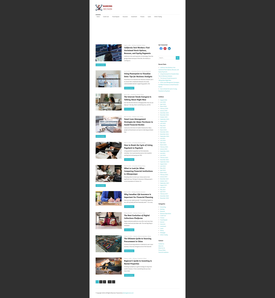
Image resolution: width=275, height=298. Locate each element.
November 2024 (164, 134)
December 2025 (164, 113)
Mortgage (162, 233)
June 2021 (163, 187)
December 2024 (164, 132)
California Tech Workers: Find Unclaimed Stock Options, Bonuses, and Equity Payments (137, 50)
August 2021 (163, 185)
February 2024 (164, 147)
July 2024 (162, 138)
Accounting (134, 71)
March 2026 (163, 106)
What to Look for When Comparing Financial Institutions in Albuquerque (138, 171)
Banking (134, 45)
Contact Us (161, 244)
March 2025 (163, 130)
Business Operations (146, 71)
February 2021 (164, 194)
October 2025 (163, 117)
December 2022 (164, 160)
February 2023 (164, 157)
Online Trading (158, 17)
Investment (134, 17)
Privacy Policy (162, 250)
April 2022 (163, 170)
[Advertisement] (137, 29)
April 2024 (163, 143)
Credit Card (106, 17)
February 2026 (164, 108)
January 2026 (163, 111)
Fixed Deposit (115, 17)
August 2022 (163, 164)
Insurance (125, 17)
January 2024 (163, 149)
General (138, 94)
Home (98, 17)
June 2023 (163, 155)
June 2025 (163, 123)
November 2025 (164, 115)
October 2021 (163, 181)
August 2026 (163, 100)
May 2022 (163, 168)
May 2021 (163, 189)
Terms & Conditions (163, 252)
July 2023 (162, 153)
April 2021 (163, 192)
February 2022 (164, 175)
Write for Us (161, 248)
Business (139, 71)
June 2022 (163, 166)
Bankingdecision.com (128, 293)
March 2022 (163, 172)
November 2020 (164, 198)
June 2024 (163, 140)
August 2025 (163, 121)
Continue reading (100, 65)
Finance (142, 17)
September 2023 (164, 151)
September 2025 (164, 119)
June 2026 (163, 102)
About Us (160, 246)
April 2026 (163, 104)
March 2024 (163, 145)
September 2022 (164, 162)
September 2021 (164, 183)
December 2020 (164, 196)
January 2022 (163, 177)
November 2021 (164, 179)
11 (109, 282)
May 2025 (163, 125)
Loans (149, 17)
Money (143, 45)
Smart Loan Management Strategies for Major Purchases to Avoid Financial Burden (138, 122)
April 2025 (163, 128)
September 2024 (164, 136)
